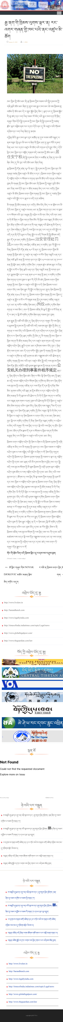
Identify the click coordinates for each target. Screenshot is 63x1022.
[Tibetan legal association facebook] (59, 5)
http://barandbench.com (14, 610)
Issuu (7, 798)
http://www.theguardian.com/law (18, 641)
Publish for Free (50, 798)
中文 (32, 4)
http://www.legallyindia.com (16, 618)
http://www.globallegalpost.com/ (18, 633)
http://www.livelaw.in (13, 603)
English (43, 4)
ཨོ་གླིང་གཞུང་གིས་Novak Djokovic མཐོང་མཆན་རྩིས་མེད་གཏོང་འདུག (19, 575)
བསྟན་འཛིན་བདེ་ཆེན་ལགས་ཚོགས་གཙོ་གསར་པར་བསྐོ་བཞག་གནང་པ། (28, 856)
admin (26, 42)
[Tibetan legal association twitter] (52, 5)
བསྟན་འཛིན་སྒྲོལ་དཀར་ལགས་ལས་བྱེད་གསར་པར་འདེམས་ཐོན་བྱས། (27, 863)
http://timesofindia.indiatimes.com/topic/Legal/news (27, 625)
